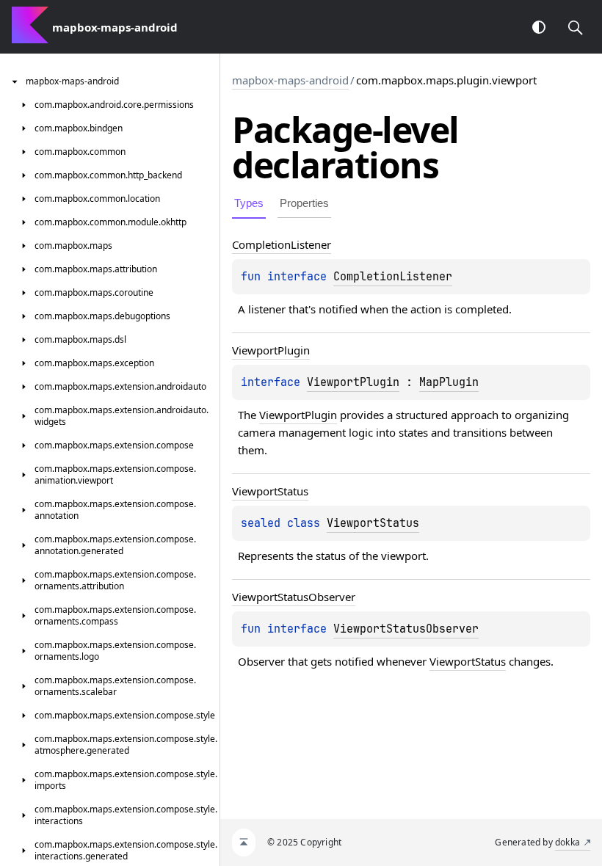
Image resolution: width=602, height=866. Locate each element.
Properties (304, 203)
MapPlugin (449, 382)
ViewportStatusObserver (406, 629)
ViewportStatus (373, 523)
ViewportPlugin (353, 382)
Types (249, 203)
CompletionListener (392, 276)
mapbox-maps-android (290, 80)
